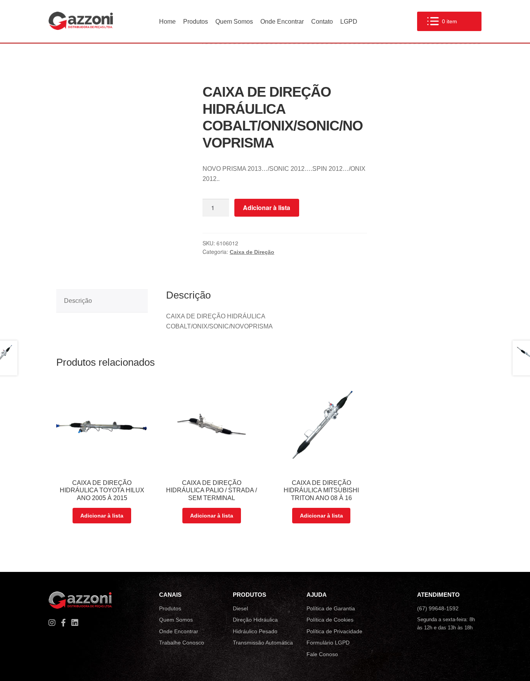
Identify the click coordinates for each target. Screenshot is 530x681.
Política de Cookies (330, 620)
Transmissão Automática (263, 642)
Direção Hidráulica (255, 620)
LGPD (348, 21)
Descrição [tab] (78, 300)
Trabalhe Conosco (181, 642)
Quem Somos (234, 21)
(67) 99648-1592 (438, 608)
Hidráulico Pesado (255, 631)
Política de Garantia (331, 608)
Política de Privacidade (334, 631)
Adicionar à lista (266, 207)
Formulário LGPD (328, 642)
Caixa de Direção (252, 252)
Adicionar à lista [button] (101, 515)
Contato (322, 21)
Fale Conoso (322, 654)
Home (167, 21)
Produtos (195, 21)
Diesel (240, 608)
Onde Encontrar (282, 21)
